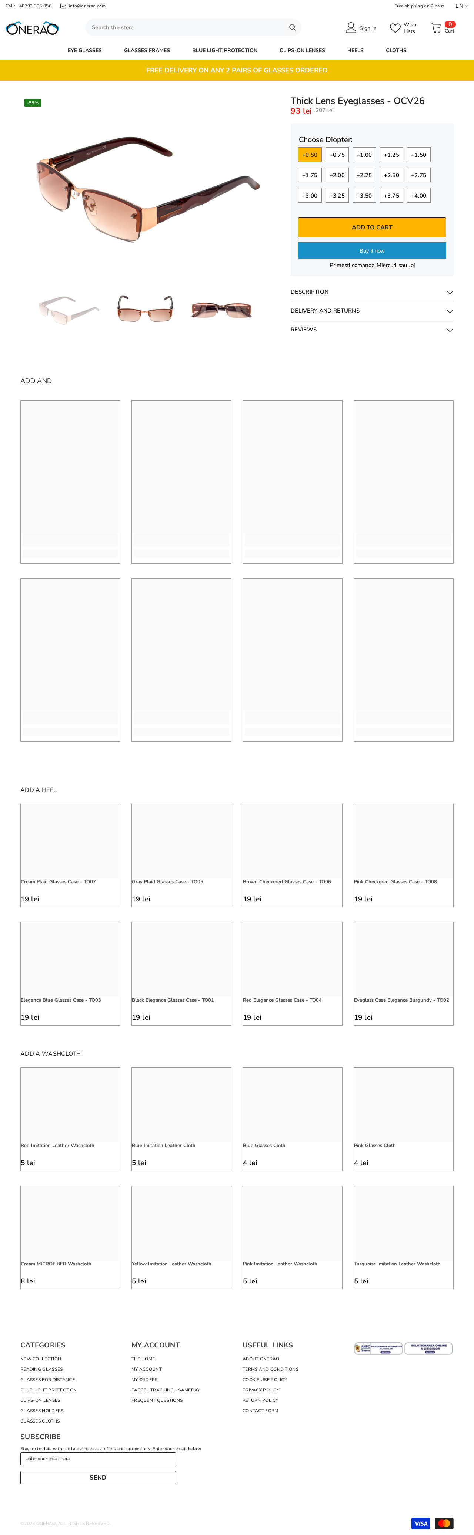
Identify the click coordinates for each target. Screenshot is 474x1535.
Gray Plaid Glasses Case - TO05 (167, 881)
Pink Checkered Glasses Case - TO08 (395, 881)
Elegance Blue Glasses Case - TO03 (61, 1000)
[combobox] (184, 27)
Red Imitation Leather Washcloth (57, 1145)
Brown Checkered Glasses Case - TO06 (287, 881)
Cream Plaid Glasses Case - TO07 (58, 881)
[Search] (193, 27)
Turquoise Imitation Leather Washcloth (397, 1264)
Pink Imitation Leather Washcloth (280, 1264)
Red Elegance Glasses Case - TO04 (282, 1000)
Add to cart (372, 228)
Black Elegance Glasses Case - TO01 (173, 1000)
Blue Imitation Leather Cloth (164, 1145)
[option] (237, 70)
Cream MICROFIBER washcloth (56, 1264)
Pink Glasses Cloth (375, 1145)
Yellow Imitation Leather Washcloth (171, 1264)
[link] (70, 539)
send (98, 1478)
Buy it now (372, 251)
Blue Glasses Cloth (264, 1145)
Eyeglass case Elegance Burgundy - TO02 (401, 1000)
